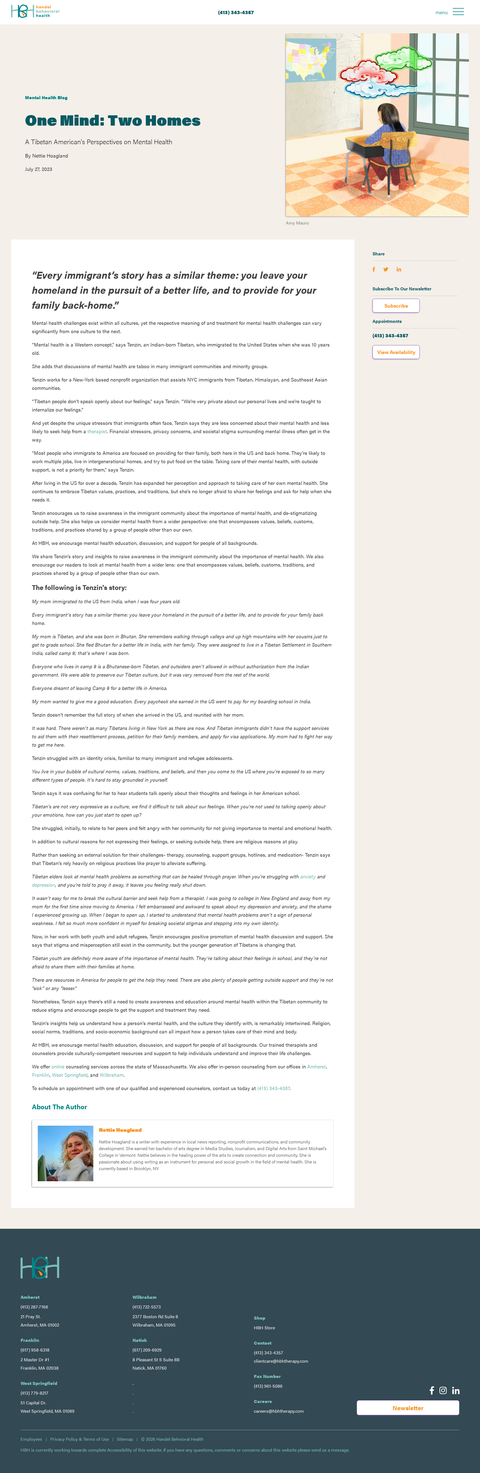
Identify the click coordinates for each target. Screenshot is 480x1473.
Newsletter (408, 1407)
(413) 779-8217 (34, 1393)
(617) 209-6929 (147, 1350)
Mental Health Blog (46, 97)
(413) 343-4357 (236, 12)
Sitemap (125, 1439)
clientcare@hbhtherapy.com (281, 1361)
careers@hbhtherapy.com (279, 1411)
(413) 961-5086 (268, 1386)
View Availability (396, 351)
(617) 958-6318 (35, 1350)
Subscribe (396, 305)
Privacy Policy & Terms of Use (79, 1439)
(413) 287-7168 (34, 1306)
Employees (31, 1439)
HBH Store (264, 1327)
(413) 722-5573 (146, 1306)
